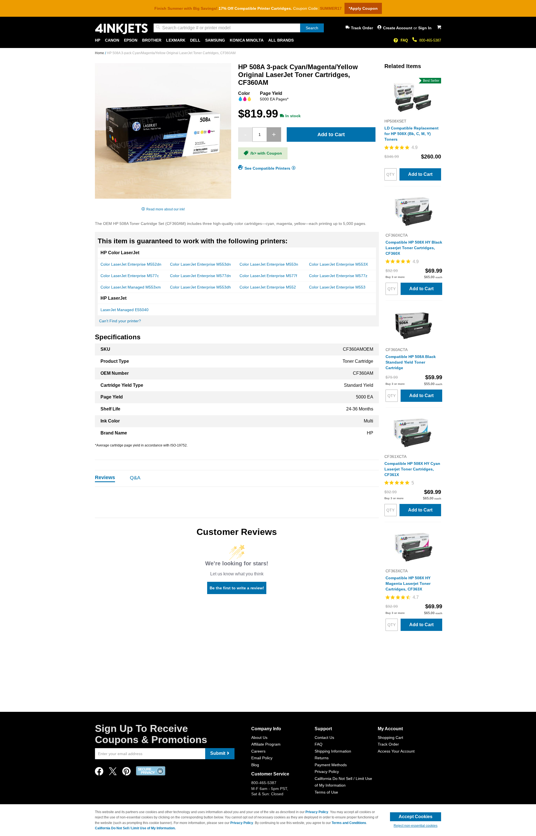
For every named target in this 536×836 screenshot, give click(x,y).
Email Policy (261, 758)
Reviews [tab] (105, 477)
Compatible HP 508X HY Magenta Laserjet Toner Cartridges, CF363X (408, 583)
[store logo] (121, 28)
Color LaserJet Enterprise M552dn (130, 264)
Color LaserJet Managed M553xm (130, 287)
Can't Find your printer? (120, 321)
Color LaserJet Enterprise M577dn (200, 275)
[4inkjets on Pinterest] (126, 772)
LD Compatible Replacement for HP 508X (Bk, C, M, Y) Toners (411, 133)
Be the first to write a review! (237, 588)
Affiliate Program (266, 744)
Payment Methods (331, 765)
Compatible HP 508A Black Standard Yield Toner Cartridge (411, 362)
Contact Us (324, 737)
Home (100, 53)
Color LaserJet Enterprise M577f (268, 275)
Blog (255, 765)
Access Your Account (396, 751)
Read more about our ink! (165, 209)
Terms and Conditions (349, 823)
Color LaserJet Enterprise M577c (129, 275)
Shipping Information (333, 751)
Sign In (425, 28)
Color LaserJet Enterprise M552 (268, 287)
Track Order (362, 28)
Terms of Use (326, 792)
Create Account (398, 28)
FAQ (404, 40)
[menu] (268, 40)
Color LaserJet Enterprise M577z (338, 275)
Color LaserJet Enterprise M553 (337, 287)
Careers (258, 751)
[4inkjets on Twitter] (113, 772)
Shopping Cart (390, 737)
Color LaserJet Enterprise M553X (338, 264)
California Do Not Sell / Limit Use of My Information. (135, 828)
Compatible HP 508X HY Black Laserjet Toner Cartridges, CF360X (414, 248)
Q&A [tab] (135, 478)
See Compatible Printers (267, 168)
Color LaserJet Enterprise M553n (269, 264)
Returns (322, 758)
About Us (259, 737)
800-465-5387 (430, 40)
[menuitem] (97, 40)
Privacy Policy (327, 771)
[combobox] (239, 27)
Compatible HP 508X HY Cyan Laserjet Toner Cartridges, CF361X (412, 469)
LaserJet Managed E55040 (124, 310)
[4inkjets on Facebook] (99, 772)
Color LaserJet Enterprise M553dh (200, 287)
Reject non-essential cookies (415, 826)
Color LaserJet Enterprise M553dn (200, 264)
